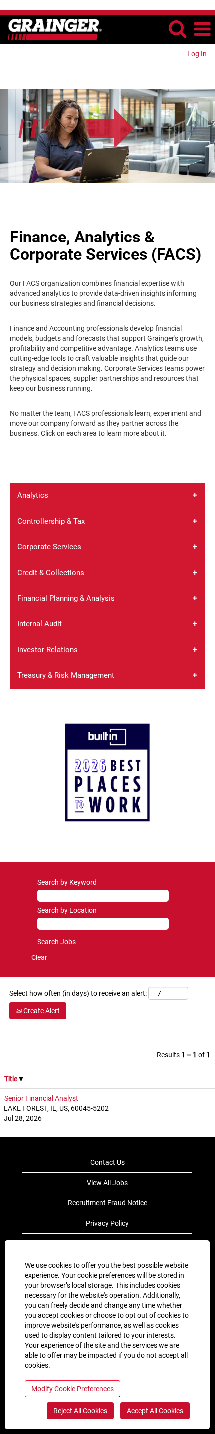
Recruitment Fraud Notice (108, 1203)
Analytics (33, 495)
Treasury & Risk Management (66, 675)
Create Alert (41, 1011)
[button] (202, 29)
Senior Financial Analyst (41, 1098)
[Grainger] (51, 28)
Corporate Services (50, 546)
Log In (197, 54)
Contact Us (107, 1162)
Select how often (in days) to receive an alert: (78, 993)
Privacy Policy (107, 1223)
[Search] (177, 28)
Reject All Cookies (81, 1411)
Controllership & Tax (51, 521)
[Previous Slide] (13, 773)
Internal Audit (40, 623)
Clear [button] (40, 957)
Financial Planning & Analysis (66, 598)
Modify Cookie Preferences (73, 1389)
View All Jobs (107, 1183)
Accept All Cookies (155, 1411)
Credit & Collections (51, 572)
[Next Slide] (201, 773)
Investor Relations (48, 649)
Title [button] (11, 1079)
